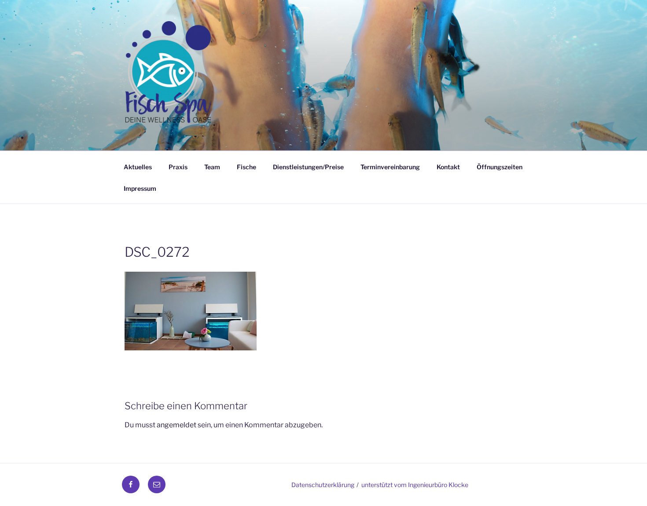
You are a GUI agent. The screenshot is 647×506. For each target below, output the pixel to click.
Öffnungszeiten (499, 167)
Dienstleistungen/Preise (308, 167)
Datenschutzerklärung (322, 484)
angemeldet (176, 425)
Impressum (140, 188)
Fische (246, 167)
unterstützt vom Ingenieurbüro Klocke (414, 484)
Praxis (178, 167)
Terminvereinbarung (390, 167)
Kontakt (448, 167)
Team (212, 167)
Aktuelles (138, 167)
